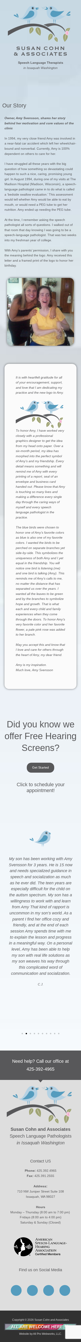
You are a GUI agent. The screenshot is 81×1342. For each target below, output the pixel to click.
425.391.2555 (44, 1176)
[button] (40, 81)
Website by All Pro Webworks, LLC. (40, 1333)
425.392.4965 (46, 1170)
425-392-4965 (40, 1069)
